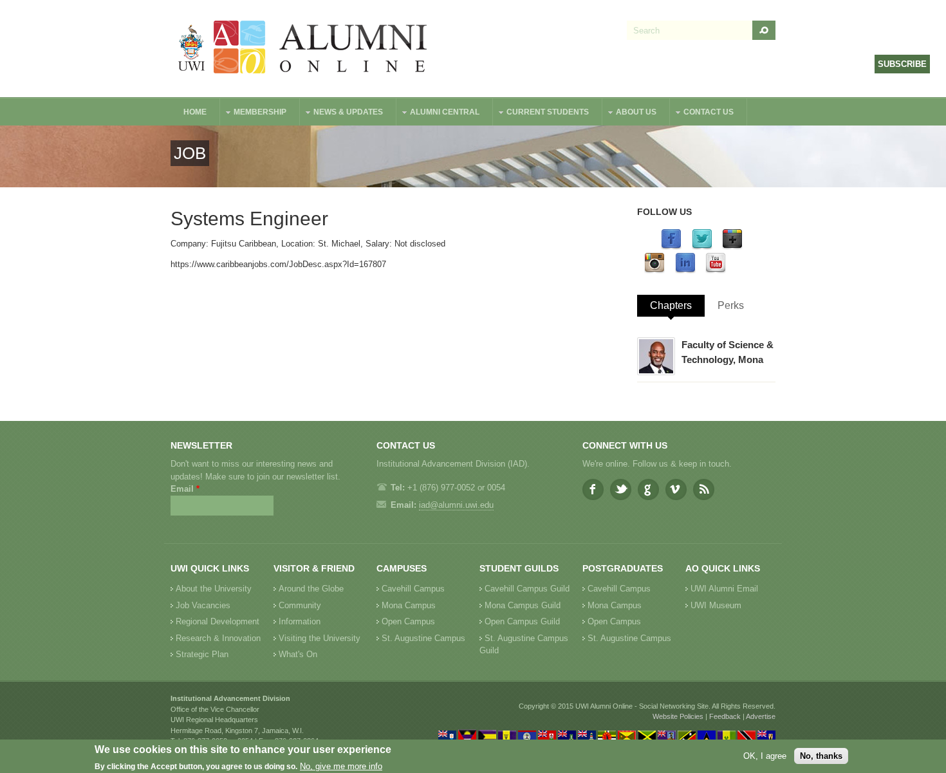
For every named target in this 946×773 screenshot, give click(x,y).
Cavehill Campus (413, 588)
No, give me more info (341, 767)
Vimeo (676, 489)
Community (300, 605)
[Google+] (732, 247)
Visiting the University (319, 638)
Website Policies (678, 716)
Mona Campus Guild (523, 605)
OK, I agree (764, 756)
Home (195, 111)
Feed (703, 489)
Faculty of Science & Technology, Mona (728, 352)
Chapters (671, 305)
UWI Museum (716, 605)
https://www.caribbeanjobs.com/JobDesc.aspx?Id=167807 (278, 264)
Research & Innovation (218, 638)
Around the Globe (311, 588)
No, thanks (821, 756)
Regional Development (217, 621)
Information (299, 621)
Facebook (593, 489)
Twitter (620, 489)
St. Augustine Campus (423, 638)
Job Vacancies (203, 605)
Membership (253, 113)
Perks (731, 305)
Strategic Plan (202, 654)
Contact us (702, 113)
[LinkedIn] (685, 270)
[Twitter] (702, 247)
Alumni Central (438, 113)
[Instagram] (654, 270)
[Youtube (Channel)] (715, 270)
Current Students (541, 113)
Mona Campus (409, 605)
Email (185, 489)
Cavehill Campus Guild (527, 588)
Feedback (725, 716)
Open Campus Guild (522, 621)
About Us (629, 113)
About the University (214, 588)
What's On (298, 654)
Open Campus (408, 621)
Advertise (760, 716)
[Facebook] (671, 247)
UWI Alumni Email (724, 588)
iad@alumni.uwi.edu (456, 505)
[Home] (303, 48)
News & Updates (342, 113)
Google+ (648, 489)
